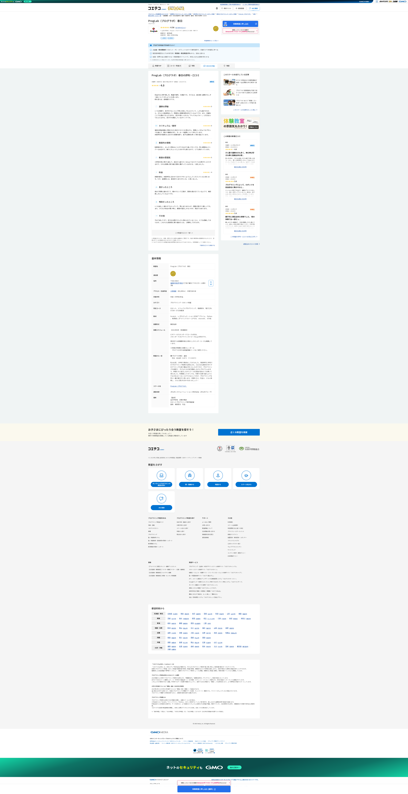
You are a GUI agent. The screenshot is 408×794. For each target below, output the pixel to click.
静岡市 (185, 623)
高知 (203, 637)
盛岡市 (198, 614)
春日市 (177, 283)
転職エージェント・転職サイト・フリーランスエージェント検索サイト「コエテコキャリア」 (216, 572)
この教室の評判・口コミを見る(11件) (243, 237)
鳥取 (169, 642)
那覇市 (174, 649)
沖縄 (169, 649)
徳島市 (174, 638)
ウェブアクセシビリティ (235, 547)
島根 (180, 642)
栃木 (180, 618)
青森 (182, 614)
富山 (180, 628)
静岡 (180, 623)
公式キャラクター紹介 (234, 543)
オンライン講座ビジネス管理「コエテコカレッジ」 (203, 585)
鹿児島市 (245, 646)
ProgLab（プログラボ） (178, 386)
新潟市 (174, 628)
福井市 (208, 628)
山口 (215, 642)
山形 (228, 614)
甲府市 (220, 628)
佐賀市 (185, 646)
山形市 (233, 614)
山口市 (220, 642)
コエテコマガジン (153, 528)
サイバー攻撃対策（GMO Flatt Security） (203, 743)
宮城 (205, 614)
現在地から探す (181, 534)
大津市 (174, 633)
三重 (205, 623)
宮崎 (226, 646)
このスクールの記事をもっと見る (244, 110)
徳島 (169, 637)
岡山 (192, 642)
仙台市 (210, 614)
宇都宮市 (185, 619)
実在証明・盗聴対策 (154, 743)
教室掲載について (207, 528)
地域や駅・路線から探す (184, 522)
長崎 (192, 646)
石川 (192, 628)
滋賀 (169, 633)
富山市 (185, 628)
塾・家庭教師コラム (154, 537)
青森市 (187, 614)
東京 (230, 618)
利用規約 (230, 522)
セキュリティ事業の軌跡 (231, 743)
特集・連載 (151, 525)
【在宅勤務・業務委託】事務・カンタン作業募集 (162, 575)
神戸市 (208, 633)
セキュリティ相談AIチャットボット (216, 741)
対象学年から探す (182, 525)
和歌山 (227, 633)
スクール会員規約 (233, 525)
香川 (180, 637)
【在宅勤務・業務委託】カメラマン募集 (159, 572)
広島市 (208, 642)
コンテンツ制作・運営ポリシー (237, 553)
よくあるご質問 (206, 522)
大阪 (192, 633)
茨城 (169, 618)
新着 (149, 531)
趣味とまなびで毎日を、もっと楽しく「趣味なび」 (203, 594)
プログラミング (152, 534)
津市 (209, 623)
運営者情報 (205, 537)
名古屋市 (197, 623)
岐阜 (169, 623)
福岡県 (172, 283)
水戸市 (174, 619)
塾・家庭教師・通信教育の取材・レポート (160, 540)
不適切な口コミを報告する (207, 245)
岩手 (193, 614)
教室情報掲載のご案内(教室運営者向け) (230, 4)
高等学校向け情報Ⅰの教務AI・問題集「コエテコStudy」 (205, 591)
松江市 (185, 642)
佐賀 (180, 646)
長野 (226, 628)
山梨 (215, 628)
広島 (203, 642)
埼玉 (205, 618)
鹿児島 (239, 646)
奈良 (215, 633)
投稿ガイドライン (233, 534)
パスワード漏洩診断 (188, 741)
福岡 (169, 646)
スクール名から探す (182, 528)
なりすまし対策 (219, 743)
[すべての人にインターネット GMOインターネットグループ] (393, 1)
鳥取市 (174, 642)
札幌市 (175, 614)
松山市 (197, 638)
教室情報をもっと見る (210, 40)
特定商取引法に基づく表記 (235, 528)
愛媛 (192, 637)
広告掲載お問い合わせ (208, 531)
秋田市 (221, 614)
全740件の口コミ (181, 27)
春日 (181, 283)
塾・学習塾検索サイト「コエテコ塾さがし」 (202, 575)
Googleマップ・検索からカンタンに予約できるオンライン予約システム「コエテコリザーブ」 (216, 582)
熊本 (203, 646)
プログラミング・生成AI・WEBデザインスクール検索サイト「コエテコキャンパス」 (213, 566)
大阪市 (197, 633)
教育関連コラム (152, 543)
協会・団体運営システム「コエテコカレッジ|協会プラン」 (205, 597)
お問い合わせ (206, 525)
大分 (215, 646)
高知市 (208, 638)
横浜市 (248, 619)
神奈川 (243, 618)
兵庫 (203, 633)
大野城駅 (173, 291)
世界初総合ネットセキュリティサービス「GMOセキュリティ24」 (165, 741)
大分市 (220, 646)
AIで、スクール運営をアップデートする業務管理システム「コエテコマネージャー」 (213, 579)
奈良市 (220, 633)
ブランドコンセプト (233, 540)
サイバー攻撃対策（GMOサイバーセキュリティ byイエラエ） (176, 743)
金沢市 (197, 628)
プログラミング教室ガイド (156, 522)
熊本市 (208, 646)
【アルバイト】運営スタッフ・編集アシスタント (162, 566)
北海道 (170, 614)
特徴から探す (180, 531)
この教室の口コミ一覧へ (183, 233)
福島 (240, 614)
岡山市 (197, 642)
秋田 (216, 614)
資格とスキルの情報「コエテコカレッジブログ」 (203, 588)
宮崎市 (232, 646)
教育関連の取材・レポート (156, 547)
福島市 (245, 614)
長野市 (232, 628)
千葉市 (224, 619)
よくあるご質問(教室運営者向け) (251, 4)
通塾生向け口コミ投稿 (250, 244)
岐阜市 (174, 623)
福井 (203, 628)
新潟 (169, 628)
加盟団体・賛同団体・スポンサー (237, 537)
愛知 (192, 623)
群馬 (193, 618)
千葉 (219, 618)
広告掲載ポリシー (233, 556)
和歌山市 (233, 633)
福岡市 (174, 646)
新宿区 (235, 619)
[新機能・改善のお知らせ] (217, 8)
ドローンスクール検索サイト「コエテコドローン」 (203, 569)
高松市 (185, 638)
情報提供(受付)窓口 (207, 534)
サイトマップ (231, 550)
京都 (180, 633)
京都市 (185, 633)
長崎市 (197, 646)
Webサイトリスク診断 (200, 741)
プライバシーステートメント (236, 531)
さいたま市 (211, 619)
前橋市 (198, 619)
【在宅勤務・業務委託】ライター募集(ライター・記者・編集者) (166, 569)
